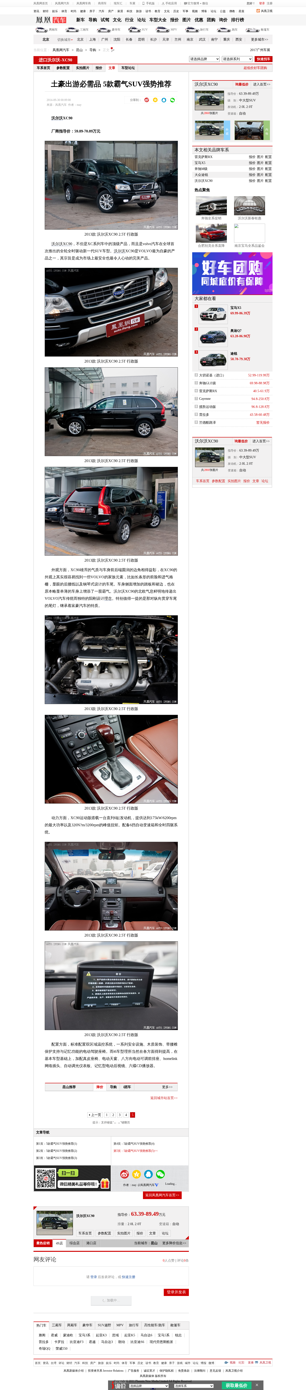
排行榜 (237, 19)
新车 (80, 19)
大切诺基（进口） (212, 375)
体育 (64, 11)
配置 (268, 157)
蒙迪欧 (68, 1335)
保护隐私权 (166, 1370)
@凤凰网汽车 (146, 1185)
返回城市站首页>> (164, 1098)
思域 (115, 1335)
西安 (238, 39)
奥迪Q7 (235, 330)
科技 (129, 11)
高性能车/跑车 (154, 1325)
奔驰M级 (201, 169)
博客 (204, 11)
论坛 (213, 11)
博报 (203, 1363)
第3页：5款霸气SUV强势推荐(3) (56, 1158)
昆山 (79, 50)
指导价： (233, 93)
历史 (176, 11)
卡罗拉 (59, 1342)
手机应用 (171, 3)
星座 (241, 11)
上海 (92, 39)
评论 (61, 1363)
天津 (165, 39)
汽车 (101, 11)
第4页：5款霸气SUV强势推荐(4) (134, 1143)
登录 (262, 3)
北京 (46, 39)
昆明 (141, 39)
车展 (132, 3)
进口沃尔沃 (49, 60)
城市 (188, 1363)
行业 (129, 19)
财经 (46, 11)
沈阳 (117, 39)
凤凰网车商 (83, 3)
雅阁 (42, 1335)
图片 (186, 19)
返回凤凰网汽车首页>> (162, 1195)
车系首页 (43, 68)
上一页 (96, 1115)
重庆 (226, 39)
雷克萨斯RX (204, 157)
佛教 (232, 11)
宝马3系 (84, 1335)
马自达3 (107, 1342)
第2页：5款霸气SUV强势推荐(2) (56, 1151)
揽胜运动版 (207, 407)
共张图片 (209, 113)
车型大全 (158, 19)
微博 (211, 1363)
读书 (148, 11)
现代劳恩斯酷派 (161, 1342)
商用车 (102, 3)
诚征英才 (149, 1370)
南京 (190, 39)
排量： (123, 1224)
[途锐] (213, 360)
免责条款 (184, 1370)
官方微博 (193, 3)
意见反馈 (215, 1370)
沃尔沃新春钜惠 (249, 218)
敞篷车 (265, 29)
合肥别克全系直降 (211, 245)
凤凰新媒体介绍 (74, 1370)
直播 (251, 1362)
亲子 (92, 11)
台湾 (53, 1363)
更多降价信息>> (174, 1243)
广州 (104, 39)
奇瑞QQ (44, 1348)
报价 (174, 19)
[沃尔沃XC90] (55, 1223)
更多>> (167, 1087)
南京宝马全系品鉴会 (250, 245)
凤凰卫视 (267, 11)
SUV (145, 29)
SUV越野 (104, 1325)
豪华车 (116, 29)
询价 (223, 19)
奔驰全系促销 (211, 218)
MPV (174, 29)
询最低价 (242, 84)
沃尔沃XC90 (61, 244)
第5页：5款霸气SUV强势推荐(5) (134, 1151)
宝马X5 (200, 163)
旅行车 (204, 29)
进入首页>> (261, 84)
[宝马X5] (213, 314)
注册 (270, 3)
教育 (157, 11)
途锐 (233, 353)
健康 (83, 11)
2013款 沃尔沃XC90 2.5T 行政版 (111, 234)
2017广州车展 (260, 50)
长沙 (153, 39)
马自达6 (146, 1335)
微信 (205, 3)
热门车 (41, 1325)
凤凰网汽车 (62, 3)
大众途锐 (201, 175)
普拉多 (44, 1342)
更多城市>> (259, 39)
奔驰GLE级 (207, 383)
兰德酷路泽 (207, 422)
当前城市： (142, 1243)
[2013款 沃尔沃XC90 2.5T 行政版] (114, 185)
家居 (120, 11)
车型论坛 (128, 68)
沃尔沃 (57, 118)
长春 (129, 39)
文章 (112, 68)
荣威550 (61, 1348)
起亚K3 (101, 1335)
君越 (92, 1342)
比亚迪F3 (76, 1342)
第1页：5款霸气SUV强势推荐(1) (56, 1143)
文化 (167, 11)
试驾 (105, 19)
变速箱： (165, 1224)
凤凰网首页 (40, 3)
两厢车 (53, 29)
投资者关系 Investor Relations (106, 1370)
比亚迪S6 (137, 1342)
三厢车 (84, 29)
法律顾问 (199, 1370)
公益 (223, 11)
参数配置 (63, 68)
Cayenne (205, 398)
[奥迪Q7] (213, 337)
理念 (108, 598)
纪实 (241, 1362)
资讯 (36, 11)
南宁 (214, 39)
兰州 (178, 39)
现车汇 (118, 3)
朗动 (121, 1342)
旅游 (139, 11)
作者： (127, 1185)
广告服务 (133, 1370)
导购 (92, 19)
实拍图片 (82, 68)
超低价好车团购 (255, 68)
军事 (185, 11)
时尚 (73, 11)
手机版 (150, 3)
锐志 (178, 1335)
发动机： (233, 107)
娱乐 (55, 11)
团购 (211, 19)
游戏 (180, 1363)
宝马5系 (163, 1335)
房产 (111, 11)
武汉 (202, 39)
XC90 (67, 60)
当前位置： (41, 50)
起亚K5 (129, 1335)
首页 (38, 1363)
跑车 (235, 29)
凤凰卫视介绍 (234, 1370)
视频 (195, 11)
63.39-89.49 (247, 93)
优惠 (199, 19)
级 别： (233, 100)
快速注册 (128, 1277)
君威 (54, 1335)
